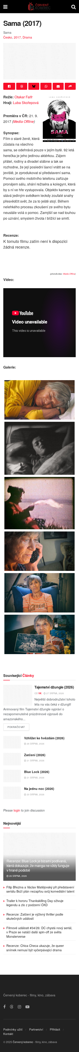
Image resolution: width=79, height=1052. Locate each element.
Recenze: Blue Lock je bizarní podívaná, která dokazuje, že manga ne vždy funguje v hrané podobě (38, 865)
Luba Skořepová (26, 102)
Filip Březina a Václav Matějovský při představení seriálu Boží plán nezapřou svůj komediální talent (40, 889)
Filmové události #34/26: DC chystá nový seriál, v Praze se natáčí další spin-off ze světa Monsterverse (39, 932)
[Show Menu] (5, 6)
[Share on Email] (58, 86)
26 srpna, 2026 (35, 743)
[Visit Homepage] (39, 6)
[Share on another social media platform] (70, 86)
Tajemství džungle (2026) (54, 687)
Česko (7, 37)
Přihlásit (55, 1029)
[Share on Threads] (21, 86)
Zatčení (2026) (34, 755)
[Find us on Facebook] (4, 1006)
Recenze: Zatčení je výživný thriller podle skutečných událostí (34, 916)
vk (39, 693)
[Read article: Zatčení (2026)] (12, 759)
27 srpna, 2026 (55, 693)
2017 (17, 37)
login (17, 810)
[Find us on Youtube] (27, 1006)
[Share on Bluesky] (33, 86)
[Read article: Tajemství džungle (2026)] (17, 695)
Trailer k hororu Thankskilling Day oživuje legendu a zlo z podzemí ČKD (34, 902)
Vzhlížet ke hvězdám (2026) (44, 738)
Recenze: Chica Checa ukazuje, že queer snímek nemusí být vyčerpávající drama (35, 947)
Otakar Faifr (23, 96)
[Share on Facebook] (9, 86)
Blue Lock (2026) (36, 772)
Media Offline (23, 121)
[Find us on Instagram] (19, 1006)
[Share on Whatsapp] (45, 86)
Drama (27, 37)
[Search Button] (73, 6)
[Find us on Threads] (11, 1006)
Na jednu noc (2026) (39, 788)
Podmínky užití (13, 1029)
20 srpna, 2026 (35, 794)
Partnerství (36, 1029)
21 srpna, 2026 (35, 760)
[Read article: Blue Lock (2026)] (12, 776)
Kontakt (8, 1034)
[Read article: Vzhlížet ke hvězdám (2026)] (12, 742)
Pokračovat (18, 726)
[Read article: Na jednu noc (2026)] (12, 793)
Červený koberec (23, 1042)
